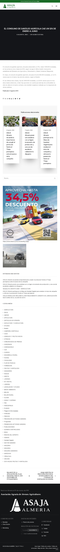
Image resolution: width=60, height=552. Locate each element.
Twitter (46, 528)
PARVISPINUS (12, 122)
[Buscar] (51, 6)
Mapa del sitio (41, 548)
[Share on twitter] (5, 99)
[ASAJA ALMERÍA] (9, 6)
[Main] (30, 476)
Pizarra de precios (28, 522)
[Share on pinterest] (9, 99)
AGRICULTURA (38, 34)
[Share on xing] (17, 99)
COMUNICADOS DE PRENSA (30, 123)
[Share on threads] (7, 99)
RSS (45, 535)
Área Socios (6, 524)
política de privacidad (32, 533)
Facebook (46, 525)
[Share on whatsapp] (13, 99)
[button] (56, 6)
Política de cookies (46, 546)
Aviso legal (37, 546)
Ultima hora (12, 119)
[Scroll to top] (57, 549)
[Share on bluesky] (15, 99)
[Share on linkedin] (11, 99)
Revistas (5, 522)
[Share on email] (19, 99)
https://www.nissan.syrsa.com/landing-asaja (16, 241)
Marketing (6, 528)
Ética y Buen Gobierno (51, 548)
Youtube (46, 532)
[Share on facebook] (3, 99)
